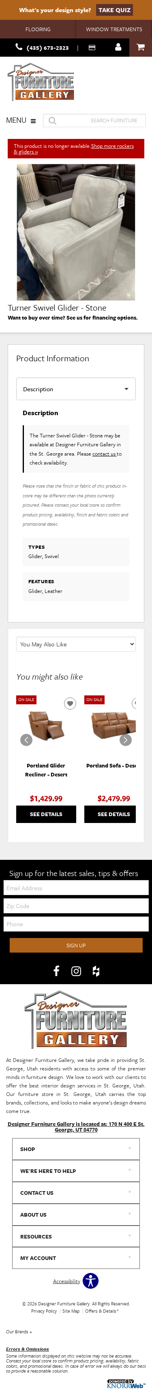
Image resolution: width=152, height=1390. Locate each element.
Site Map (70, 1310)
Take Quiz (114, 9)
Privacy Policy (44, 1310)
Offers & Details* (102, 1310)
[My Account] (118, 48)
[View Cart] (140, 48)
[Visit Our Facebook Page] (57, 972)
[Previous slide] (26, 740)
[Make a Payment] (93, 47)
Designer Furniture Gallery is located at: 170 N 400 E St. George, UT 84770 (76, 1127)
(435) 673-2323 (47, 47)
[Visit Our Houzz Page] (96, 972)
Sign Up (76, 945)
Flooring (38, 29)
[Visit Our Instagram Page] (77, 972)
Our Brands (19, 1331)
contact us (104, 454)
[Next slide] (126, 740)
